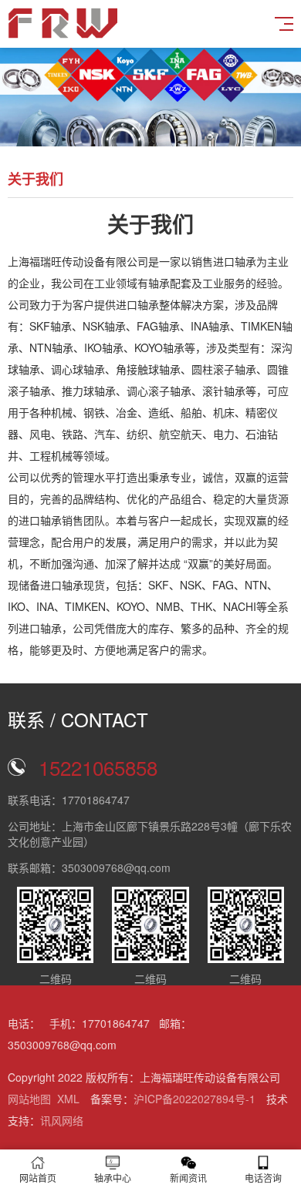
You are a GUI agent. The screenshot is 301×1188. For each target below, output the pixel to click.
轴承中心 (112, 1177)
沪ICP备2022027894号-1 (194, 1098)
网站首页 (37, 1177)
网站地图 (29, 1098)
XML (68, 1098)
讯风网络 (61, 1120)
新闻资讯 (188, 1177)
